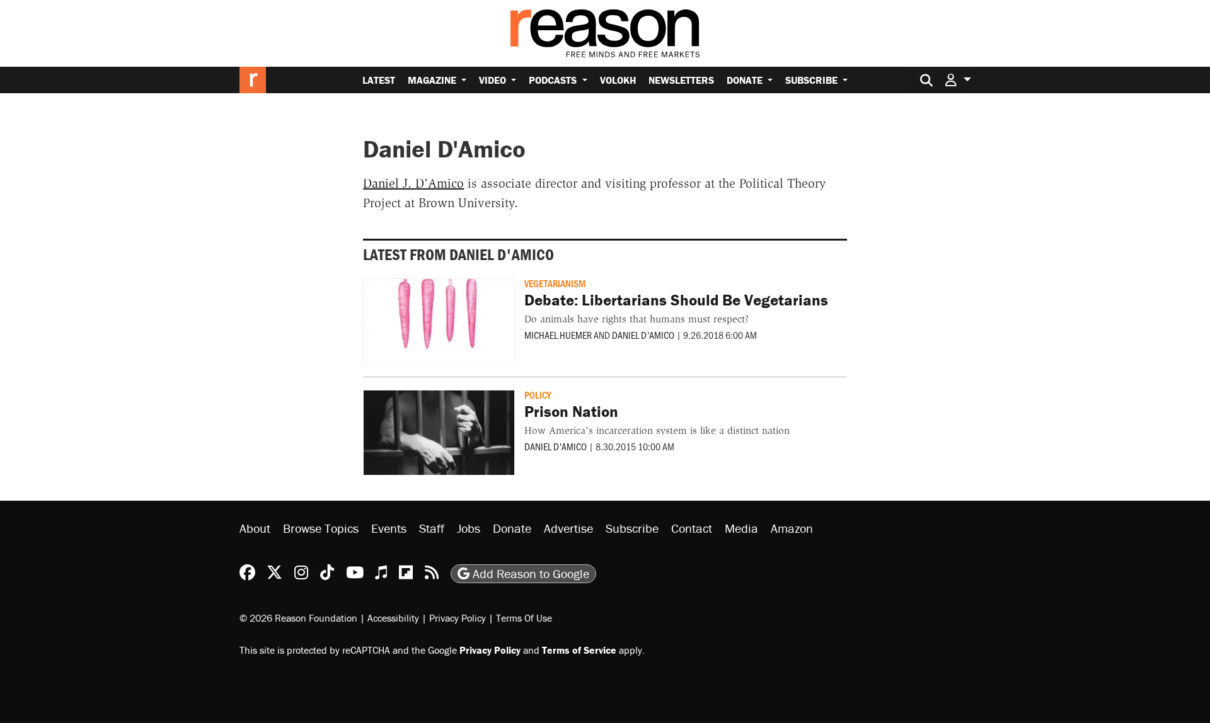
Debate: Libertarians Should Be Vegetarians (676, 300)
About (254, 528)
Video (494, 80)
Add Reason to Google (529, 573)
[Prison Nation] (439, 432)
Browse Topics (321, 528)
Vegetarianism (554, 283)
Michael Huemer (558, 334)
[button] (958, 79)
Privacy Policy (457, 618)
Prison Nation (571, 411)
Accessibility (393, 618)
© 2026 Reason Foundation (298, 618)
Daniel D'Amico (643, 334)
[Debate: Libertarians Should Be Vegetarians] (439, 321)
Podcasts (554, 80)
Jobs (468, 528)
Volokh (618, 80)
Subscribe (812, 80)
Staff (431, 528)
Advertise (568, 528)
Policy (537, 394)
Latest (378, 80)
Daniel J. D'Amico (413, 183)
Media (741, 528)
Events (388, 528)
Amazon (792, 528)
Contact (691, 528)
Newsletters (681, 80)
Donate (746, 80)
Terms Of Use (524, 618)
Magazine (433, 80)
